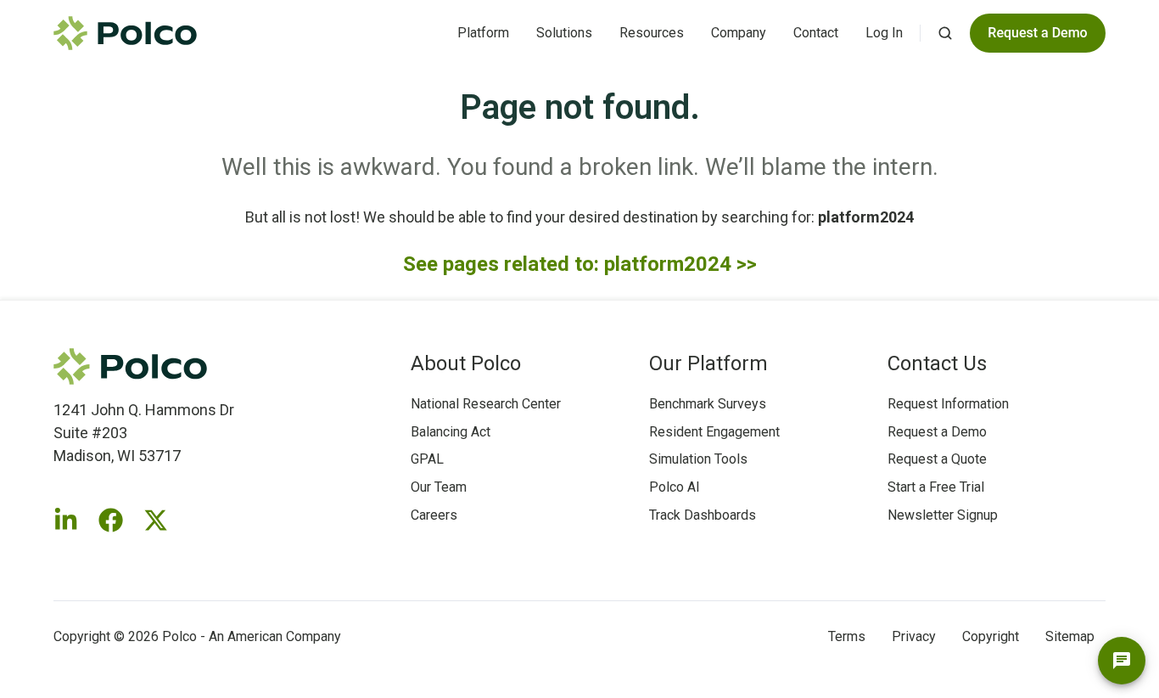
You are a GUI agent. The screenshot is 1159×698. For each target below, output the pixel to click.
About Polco (466, 363)
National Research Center (486, 404)
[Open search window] (945, 33)
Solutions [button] (564, 33)
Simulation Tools (698, 459)
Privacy (914, 636)
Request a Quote (937, 459)
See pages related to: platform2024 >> (580, 264)
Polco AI (674, 487)
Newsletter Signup (942, 515)
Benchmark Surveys (707, 404)
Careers (434, 515)
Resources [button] (651, 33)
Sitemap (1070, 636)
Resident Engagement (714, 432)
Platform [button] (483, 33)
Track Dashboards (702, 515)
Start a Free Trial (935, 487)
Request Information (948, 404)
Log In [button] (884, 33)
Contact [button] (815, 33)
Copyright (990, 636)
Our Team (439, 487)
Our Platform (708, 363)
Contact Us (937, 363)
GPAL (427, 459)
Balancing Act (450, 432)
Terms (846, 636)
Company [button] (738, 33)
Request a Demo (937, 432)
